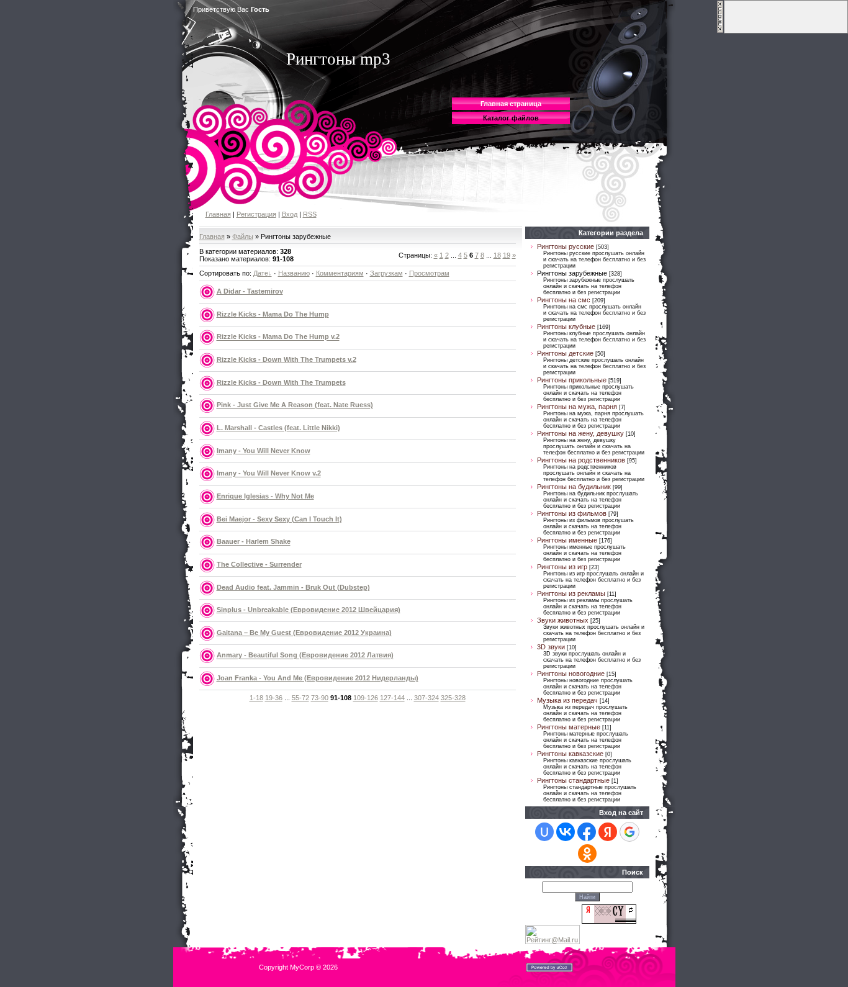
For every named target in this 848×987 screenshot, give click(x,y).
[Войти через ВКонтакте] (565, 831)
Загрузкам (386, 273)
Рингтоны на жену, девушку (580, 433)
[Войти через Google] (629, 832)
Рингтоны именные (567, 540)
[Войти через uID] (544, 831)
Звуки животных (563, 620)
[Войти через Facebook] (586, 831)
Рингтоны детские (565, 353)
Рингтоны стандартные (573, 780)
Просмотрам (429, 273)
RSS (310, 214)
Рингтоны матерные (568, 727)
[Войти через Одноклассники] (587, 853)
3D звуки (551, 647)
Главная (218, 214)
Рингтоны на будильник (574, 486)
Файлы (242, 236)
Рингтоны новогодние (571, 673)
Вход (289, 214)
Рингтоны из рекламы (571, 593)
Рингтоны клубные (566, 326)
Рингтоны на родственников (581, 460)
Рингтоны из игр (562, 566)
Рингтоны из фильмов (572, 513)
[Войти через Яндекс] (607, 831)
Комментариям (340, 273)
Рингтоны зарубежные (572, 273)
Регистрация (256, 214)
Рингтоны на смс (563, 300)
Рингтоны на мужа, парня (577, 406)
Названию (294, 273)
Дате (260, 273)
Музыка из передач (567, 700)
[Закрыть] (720, 31)
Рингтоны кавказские (570, 753)
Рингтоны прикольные (572, 380)
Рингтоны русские (565, 246)
